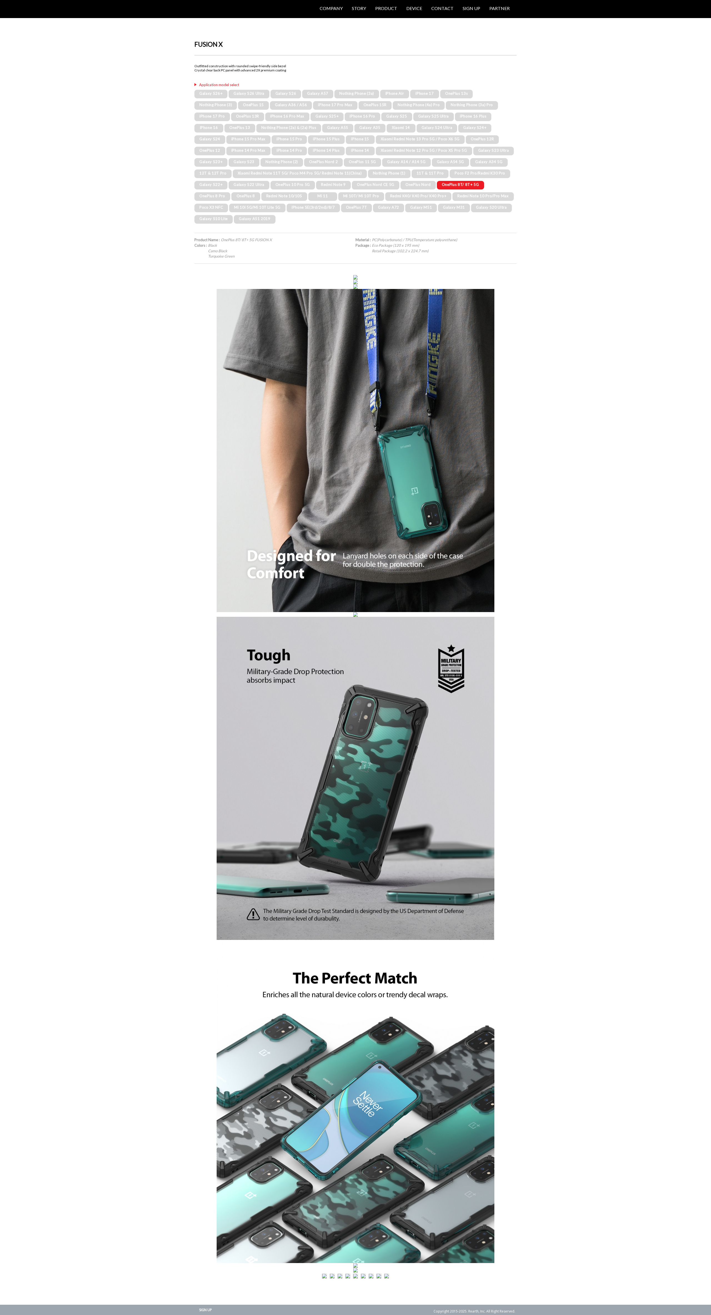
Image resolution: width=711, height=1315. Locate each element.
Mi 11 (322, 196)
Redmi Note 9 (333, 184)
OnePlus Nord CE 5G (375, 184)
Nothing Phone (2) (282, 161)
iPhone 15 (360, 139)
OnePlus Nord (418, 184)
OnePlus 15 (253, 105)
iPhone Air (394, 93)
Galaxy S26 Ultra (249, 93)
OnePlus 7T (356, 207)
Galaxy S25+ (327, 116)
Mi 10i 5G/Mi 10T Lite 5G (257, 207)
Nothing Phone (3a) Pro (472, 105)
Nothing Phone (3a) (356, 93)
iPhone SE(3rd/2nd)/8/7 (313, 207)
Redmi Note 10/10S (284, 196)
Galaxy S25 (396, 116)
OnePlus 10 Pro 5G (293, 184)
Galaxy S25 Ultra (433, 116)
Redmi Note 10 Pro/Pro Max (483, 196)
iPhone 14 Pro (289, 150)
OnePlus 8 (246, 196)
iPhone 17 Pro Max (335, 105)
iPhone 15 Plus (326, 139)
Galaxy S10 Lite (213, 218)
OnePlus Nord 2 (323, 161)
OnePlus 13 (239, 127)
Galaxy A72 (388, 207)
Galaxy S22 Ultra (249, 184)
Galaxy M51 (421, 207)
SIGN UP (205, 1309)
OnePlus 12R (482, 139)
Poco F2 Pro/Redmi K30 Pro (480, 173)
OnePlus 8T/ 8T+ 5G (460, 184)
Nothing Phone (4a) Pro (419, 105)
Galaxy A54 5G (450, 161)
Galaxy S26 (286, 93)
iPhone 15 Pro (289, 139)
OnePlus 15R (375, 105)
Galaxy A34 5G (489, 161)
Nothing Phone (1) (389, 173)
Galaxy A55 (337, 127)
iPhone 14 (360, 150)
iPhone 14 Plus (326, 150)
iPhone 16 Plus (473, 116)
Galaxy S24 (209, 139)
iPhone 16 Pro (362, 116)
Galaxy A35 (369, 127)
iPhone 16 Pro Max (287, 116)
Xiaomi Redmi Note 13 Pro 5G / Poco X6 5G (420, 139)
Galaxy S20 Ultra (491, 207)
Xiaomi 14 (401, 127)
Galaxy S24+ (474, 127)
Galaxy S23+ (210, 161)
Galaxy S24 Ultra (437, 127)
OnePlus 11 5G (362, 161)
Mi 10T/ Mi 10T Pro (361, 196)
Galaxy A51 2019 (255, 218)
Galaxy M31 (454, 207)
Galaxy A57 (317, 93)
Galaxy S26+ (210, 93)
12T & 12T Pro (213, 173)
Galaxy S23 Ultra (493, 150)
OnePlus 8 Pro (212, 196)
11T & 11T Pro (430, 173)
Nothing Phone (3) (215, 105)
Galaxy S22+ (210, 184)
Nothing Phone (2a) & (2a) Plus (288, 127)
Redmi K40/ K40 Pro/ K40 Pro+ (418, 196)
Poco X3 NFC (211, 207)
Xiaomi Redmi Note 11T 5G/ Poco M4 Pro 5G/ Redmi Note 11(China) (300, 173)
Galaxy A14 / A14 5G (406, 161)
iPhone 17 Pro (212, 116)
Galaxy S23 (244, 161)
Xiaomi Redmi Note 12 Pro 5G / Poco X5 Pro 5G (424, 150)
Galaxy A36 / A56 (291, 105)
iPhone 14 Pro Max (248, 150)
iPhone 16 (209, 127)
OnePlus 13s (456, 93)
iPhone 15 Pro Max (248, 139)
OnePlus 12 (209, 150)
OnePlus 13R (247, 116)
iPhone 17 (424, 93)
